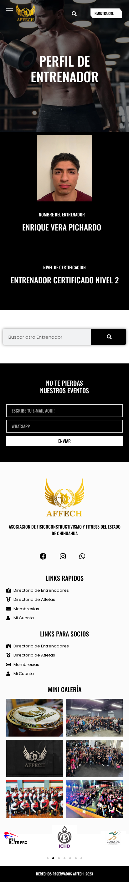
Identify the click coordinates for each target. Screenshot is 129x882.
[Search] (108, 337)
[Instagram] (63, 556)
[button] (74, 14)
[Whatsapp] (82, 556)
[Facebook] (43, 556)
